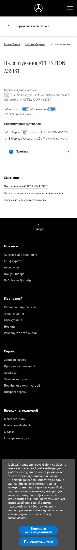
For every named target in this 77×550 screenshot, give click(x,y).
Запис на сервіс (15, 360)
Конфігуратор (13, 261)
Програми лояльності (19, 366)
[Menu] (69, 8)
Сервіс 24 (11, 372)
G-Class (9, 432)
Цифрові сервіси (15, 392)
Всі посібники (12, 44)
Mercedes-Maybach (17, 425)
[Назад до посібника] (10, 26)
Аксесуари (11, 267)
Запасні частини (15, 379)
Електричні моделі (17, 438)
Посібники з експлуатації (22, 385)
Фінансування (14, 314)
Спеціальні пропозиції (20, 307)
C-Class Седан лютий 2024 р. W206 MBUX (37, 44)
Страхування (13, 320)
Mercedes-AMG (14, 419)
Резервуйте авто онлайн (21, 333)
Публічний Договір (17, 280)
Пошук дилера (14, 274)
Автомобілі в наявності (20, 255)
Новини (9, 326)
